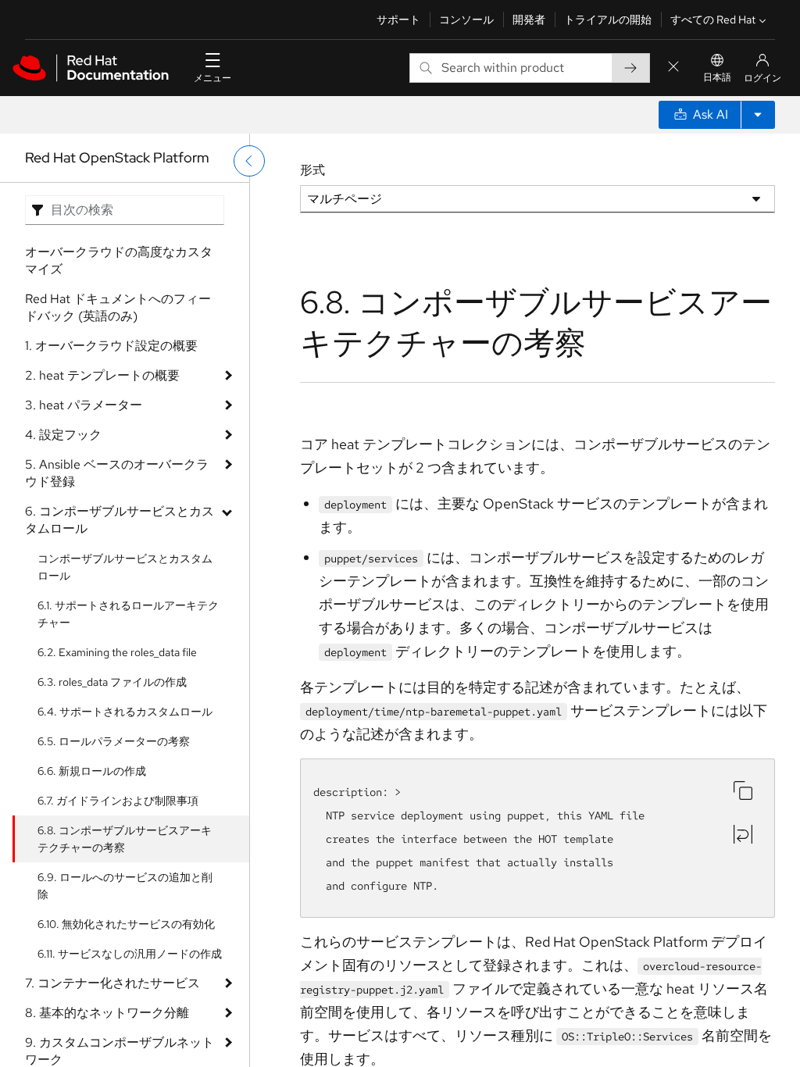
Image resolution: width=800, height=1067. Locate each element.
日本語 (717, 77)
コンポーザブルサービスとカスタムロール (125, 567)
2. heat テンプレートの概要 (102, 375)
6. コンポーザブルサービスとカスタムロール (119, 520)
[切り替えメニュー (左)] (249, 161)
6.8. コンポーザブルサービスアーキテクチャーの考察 (125, 839)
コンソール (466, 19)
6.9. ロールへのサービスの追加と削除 (125, 885)
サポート (398, 19)
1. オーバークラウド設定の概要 (111, 345)
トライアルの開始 (608, 19)
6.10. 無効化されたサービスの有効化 (126, 924)
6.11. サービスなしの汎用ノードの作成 (130, 954)
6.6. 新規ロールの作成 (92, 771)
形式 (312, 170)
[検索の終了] (673, 67)
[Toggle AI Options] (758, 115)
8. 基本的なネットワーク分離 (107, 1013)
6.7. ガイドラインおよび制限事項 (118, 801)
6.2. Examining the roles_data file (117, 652)
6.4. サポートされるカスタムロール (125, 712)
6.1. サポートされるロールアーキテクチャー (128, 614)
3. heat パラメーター (83, 405)
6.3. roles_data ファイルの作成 (112, 682)
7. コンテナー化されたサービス (112, 983)
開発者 (528, 19)
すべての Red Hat (712, 19)
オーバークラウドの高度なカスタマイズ (118, 260)
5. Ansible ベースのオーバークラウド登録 (117, 473)
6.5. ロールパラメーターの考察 (114, 741)
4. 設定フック (63, 434)
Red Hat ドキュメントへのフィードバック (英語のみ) (118, 307)
